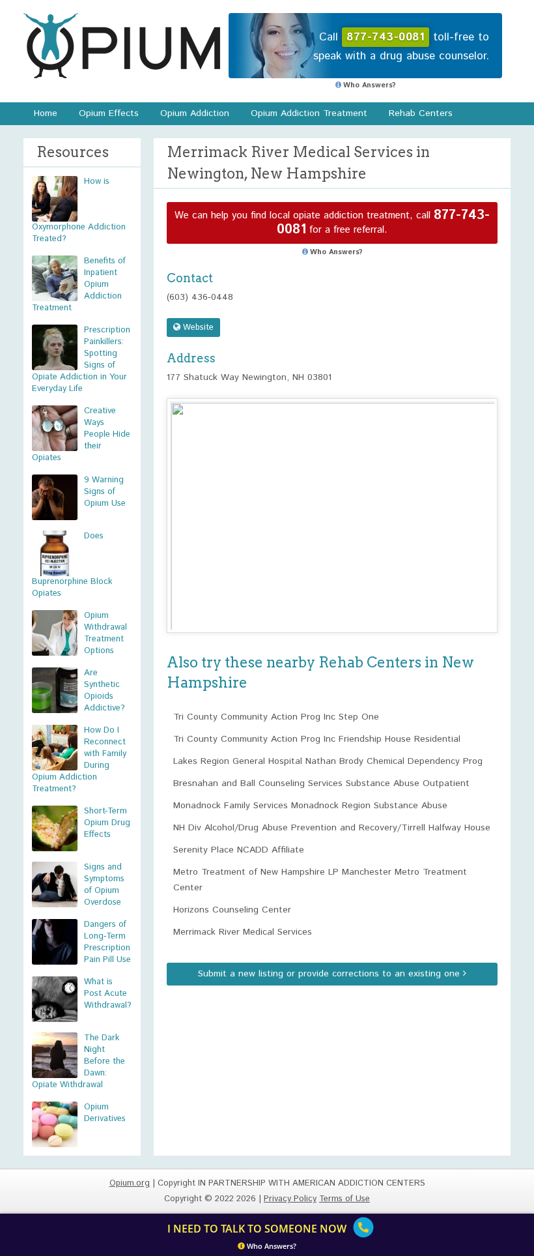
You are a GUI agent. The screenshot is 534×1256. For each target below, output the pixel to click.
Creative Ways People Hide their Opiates (81, 434)
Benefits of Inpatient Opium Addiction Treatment (79, 284)
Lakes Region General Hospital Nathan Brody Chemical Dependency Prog (328, 761)
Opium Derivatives (105, 1113)
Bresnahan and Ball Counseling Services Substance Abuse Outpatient (321, 783)
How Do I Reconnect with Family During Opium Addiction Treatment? (79, 759)
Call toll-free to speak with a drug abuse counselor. (401, 46)
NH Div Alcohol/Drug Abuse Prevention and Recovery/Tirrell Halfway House (331, 827)
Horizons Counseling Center (232, 909)
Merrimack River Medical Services (242, 932)
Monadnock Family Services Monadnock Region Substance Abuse (310, 805)
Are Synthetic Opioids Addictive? (104, 690)
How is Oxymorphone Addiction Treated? (79, 210)
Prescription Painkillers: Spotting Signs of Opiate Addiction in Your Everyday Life (81, 359)
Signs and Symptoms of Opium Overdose (104, 885)
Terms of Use (344, 1199)
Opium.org (121, 45)
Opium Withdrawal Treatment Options (105, 633)
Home (45, 113)
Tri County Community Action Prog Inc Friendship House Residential (316, 739)
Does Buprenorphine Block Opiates (72, 565)
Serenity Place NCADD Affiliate (238, 849)
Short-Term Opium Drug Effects (107, 823)
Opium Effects (109, 113)
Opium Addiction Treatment (309, 113)
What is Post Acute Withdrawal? (108, 994)
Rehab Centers (421, 113)
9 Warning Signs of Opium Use (105, 492)
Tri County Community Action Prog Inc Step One (276, 716)
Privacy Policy (290, 1199)
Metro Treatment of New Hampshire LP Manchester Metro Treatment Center (320, 880)
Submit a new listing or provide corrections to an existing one (330, 973)
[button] (332, 503)
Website (197, 327)
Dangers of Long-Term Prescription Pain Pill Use (107, 942)
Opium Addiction (194, 113)
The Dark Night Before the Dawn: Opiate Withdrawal (78, 1061)
